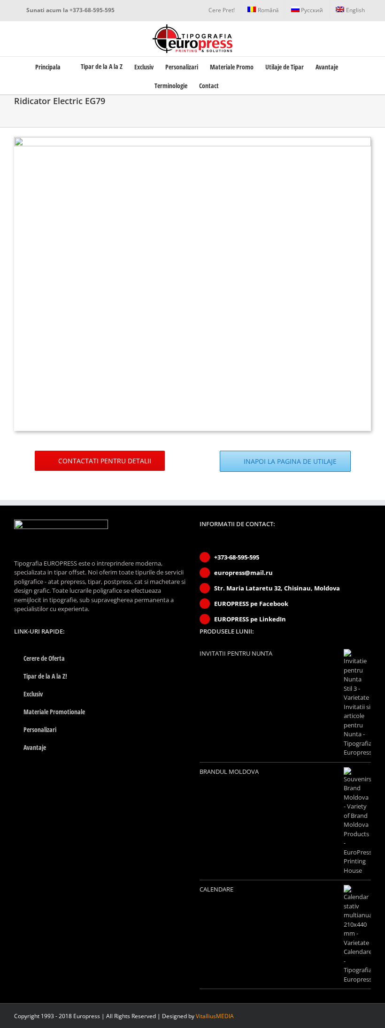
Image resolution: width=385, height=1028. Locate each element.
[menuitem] (221, 10)
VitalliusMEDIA (215, 1016)
